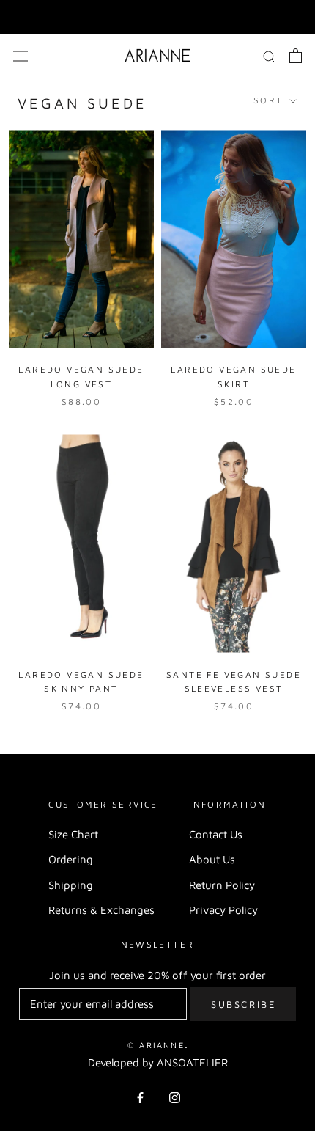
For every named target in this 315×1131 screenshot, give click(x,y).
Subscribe (243, 1004)
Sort (270, 100)
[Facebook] (140, 1097)
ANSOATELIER (192, 1062)
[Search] (269, 55)
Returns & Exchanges (101, 910)
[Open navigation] (20, 55)
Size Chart (73, 834)
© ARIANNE (156, 1045)
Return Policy (222, 885)
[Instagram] (174, 1097)
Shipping (70, 885)
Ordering (70, 859)
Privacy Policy (223, 910)
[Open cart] (295, 55)
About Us (212, 859)
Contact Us (215, 834)
